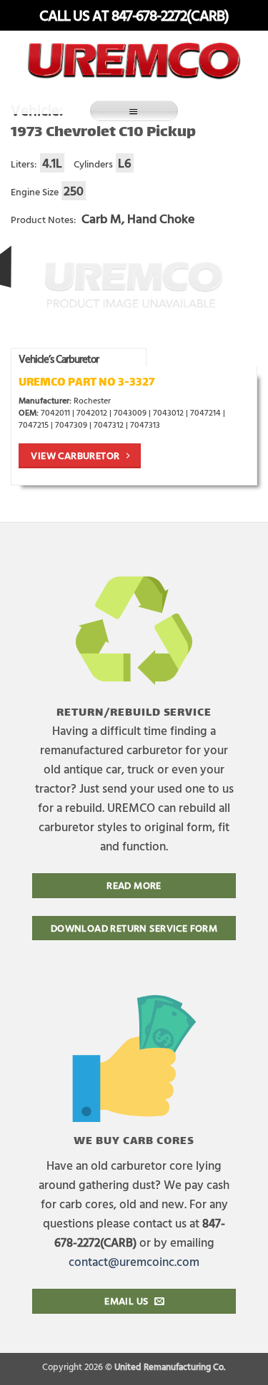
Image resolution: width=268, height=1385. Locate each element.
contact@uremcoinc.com (134, 1261)
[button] (134, 111)
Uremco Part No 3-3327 (86, 383)
